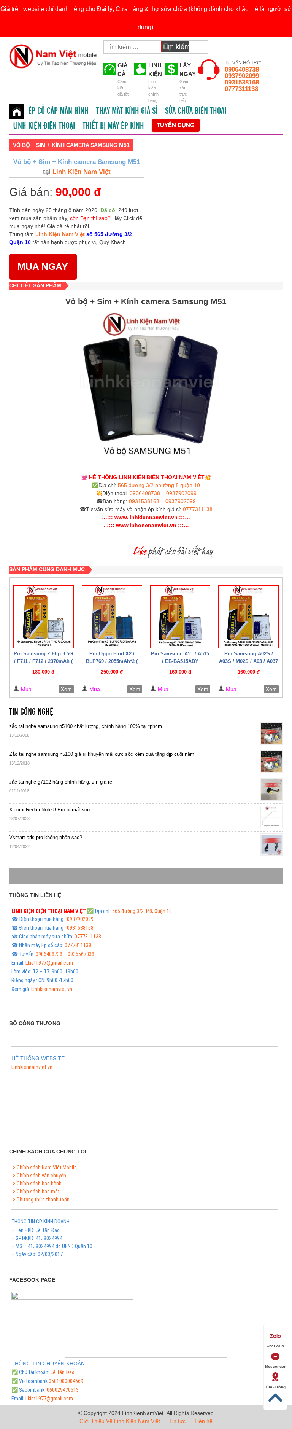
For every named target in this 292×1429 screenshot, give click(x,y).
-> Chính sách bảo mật (35, 1191)
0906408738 (242, 69)
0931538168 (242, 82)
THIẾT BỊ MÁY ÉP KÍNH (113, 126)
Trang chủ (16, 111)
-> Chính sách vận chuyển (38, 1176)
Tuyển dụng (176, 125)
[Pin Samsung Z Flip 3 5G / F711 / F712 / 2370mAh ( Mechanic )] (43, 616)
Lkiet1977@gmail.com (49, 963)
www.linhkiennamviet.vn (146, 517)
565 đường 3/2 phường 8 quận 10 (159, 485)
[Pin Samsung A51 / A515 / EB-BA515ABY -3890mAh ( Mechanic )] (180, 616)
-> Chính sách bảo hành (36, 1183)
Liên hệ (204, 1421)
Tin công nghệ (31, 712)
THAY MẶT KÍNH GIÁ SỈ (126, 111)
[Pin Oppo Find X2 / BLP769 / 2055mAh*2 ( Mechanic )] (112, 616)
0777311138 (241, 88)
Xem (66, 689)
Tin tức (177, 1421)
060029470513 (63, 1390)
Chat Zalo (275, 1346)
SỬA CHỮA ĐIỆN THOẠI (195, 111)
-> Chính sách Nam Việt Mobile (44, 1168)
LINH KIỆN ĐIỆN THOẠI (44, 126)
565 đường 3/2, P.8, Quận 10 (142, 911)
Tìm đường (275, 1387)
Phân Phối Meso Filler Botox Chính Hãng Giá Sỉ (60, 1076)
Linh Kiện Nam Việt (81, 171)
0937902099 (242, 76)
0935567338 (81, 954)
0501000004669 (66, 1381)
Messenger (275, 1366)
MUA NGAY (42, 266)
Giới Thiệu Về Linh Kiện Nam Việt (119, 1421)
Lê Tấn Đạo (63, 1372)
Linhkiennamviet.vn (51, 989)
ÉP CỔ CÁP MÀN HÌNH (58, 111)
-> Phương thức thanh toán (40, 1199)
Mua (26, 689)
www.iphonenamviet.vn (146, 525)
